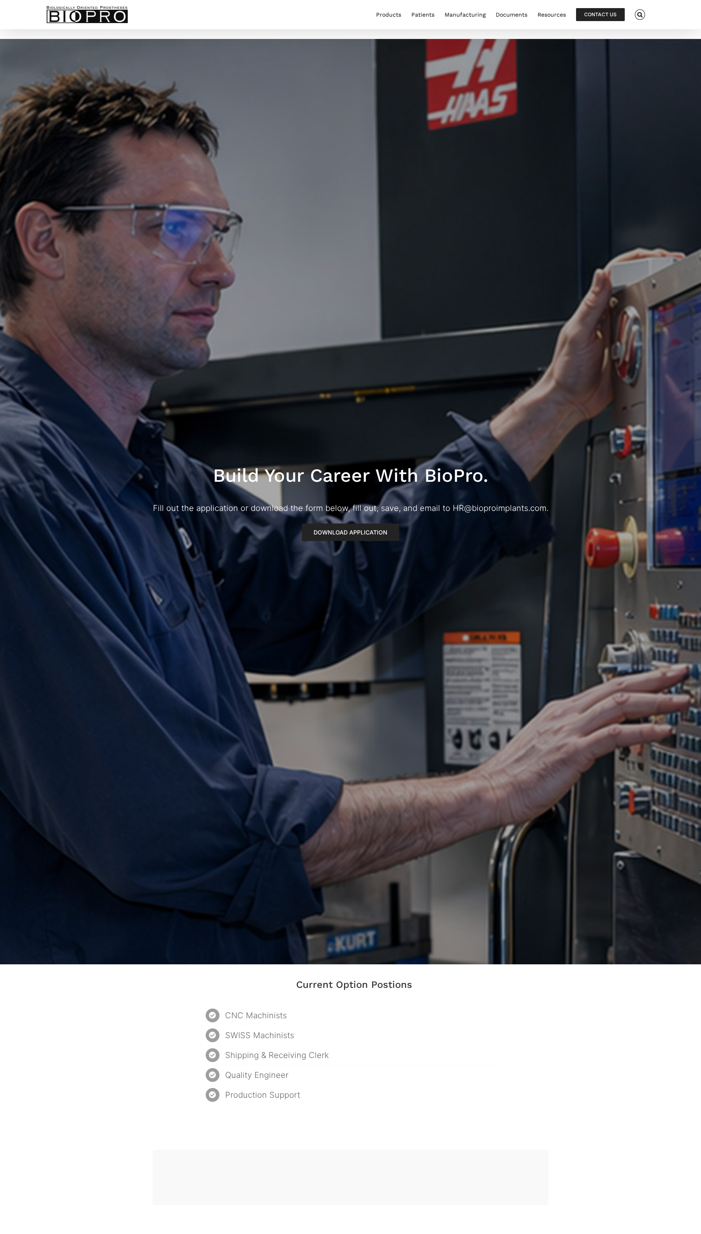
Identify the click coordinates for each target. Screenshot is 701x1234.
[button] (640, 14)
